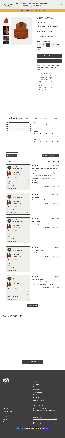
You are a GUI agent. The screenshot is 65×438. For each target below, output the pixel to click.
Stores (25, 6)
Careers (5, 422)
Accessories (33, 3)
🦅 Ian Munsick (36, 6)
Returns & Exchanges (38, 386)
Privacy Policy (36, 389)
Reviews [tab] (12, 151)
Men (17, 3)
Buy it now (49, 60)
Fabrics (5, 416)
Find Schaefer (6, 406)
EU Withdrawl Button (38, 400)
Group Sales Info (7, 411)
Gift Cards (5, 408)
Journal (35, 381)
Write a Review (51, 156)
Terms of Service (37, 392)
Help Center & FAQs (38, 394)
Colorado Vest (17, 174)
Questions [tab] (25, 151)
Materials (44, 3)
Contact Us (36, 397)
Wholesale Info (7, 414)
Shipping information (49, 99)
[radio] (39, 45)
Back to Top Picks (33, 361)
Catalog (5, 419)
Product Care (49, 95)
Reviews (35, 379)
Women (23, 3)
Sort (43, 161)
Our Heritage (36, 384)
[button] (44, 31)
